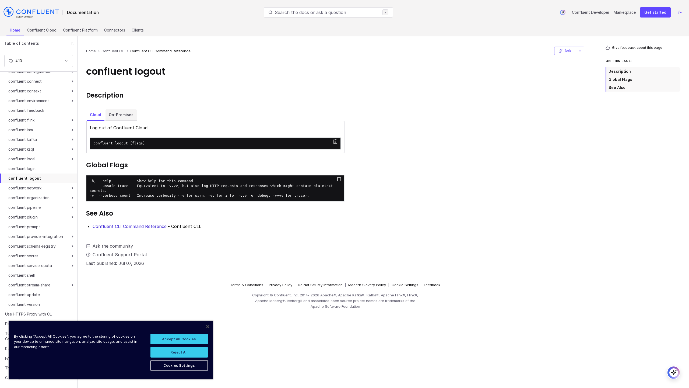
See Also (617, 87)
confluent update (24, 294)
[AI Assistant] (563, 12)
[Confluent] (31, 12)
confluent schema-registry (32, 246)
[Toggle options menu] (580, 51)
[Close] (207, 326)
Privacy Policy (280, 285)
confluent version (24, 304)
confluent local (21, 159)
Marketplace (625, 12)
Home (15, 30)
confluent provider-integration (35, 236)
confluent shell (21, 275)
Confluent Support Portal (120, 254)
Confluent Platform (80, 30)
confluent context (24, 91)
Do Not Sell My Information (320, 285)
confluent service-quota (30, 265)
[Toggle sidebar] (72, 43)
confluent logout (24, 178)
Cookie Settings (405, 285)
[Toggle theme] (680, 12)
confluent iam (20, 129)
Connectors (114, 30)
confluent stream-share (29, 285)
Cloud (95, 114)
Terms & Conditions (246, 285)
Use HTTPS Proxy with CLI (28, 314)
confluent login (22, 168)
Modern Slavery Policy (367, 285)
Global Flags (620, 79)
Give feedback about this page (637, 48)
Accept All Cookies (179, 339)
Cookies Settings (179, 365)
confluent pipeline (24, 207)
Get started (655, 12)
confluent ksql (21, 149)
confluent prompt (24, 226)
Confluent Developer (590, 12)
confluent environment (28, 100)
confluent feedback (26, 110)
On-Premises (121, 114)
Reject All (179, 352)
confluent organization (29, 197)
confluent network (24, 188)
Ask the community (113, 246)
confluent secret (23, 256)
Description (620, 71)
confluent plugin (23, 217)
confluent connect (25, 81)
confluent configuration (29, 71)
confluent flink (21, 120)
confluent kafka (22, 139)
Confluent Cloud (42, 30)
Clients (138, 30)
